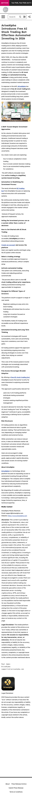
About (8, 784)
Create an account (8, 245)
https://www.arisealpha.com (17, 516)
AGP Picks (4, 3)
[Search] (20, 17)
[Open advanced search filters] (24, 17)
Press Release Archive (18, 784)
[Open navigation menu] (3, 17)
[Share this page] (29, 17)
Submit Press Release (16, 788)
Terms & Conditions (16, 792)
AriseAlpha (22, 86)
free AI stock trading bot (20, 377)
